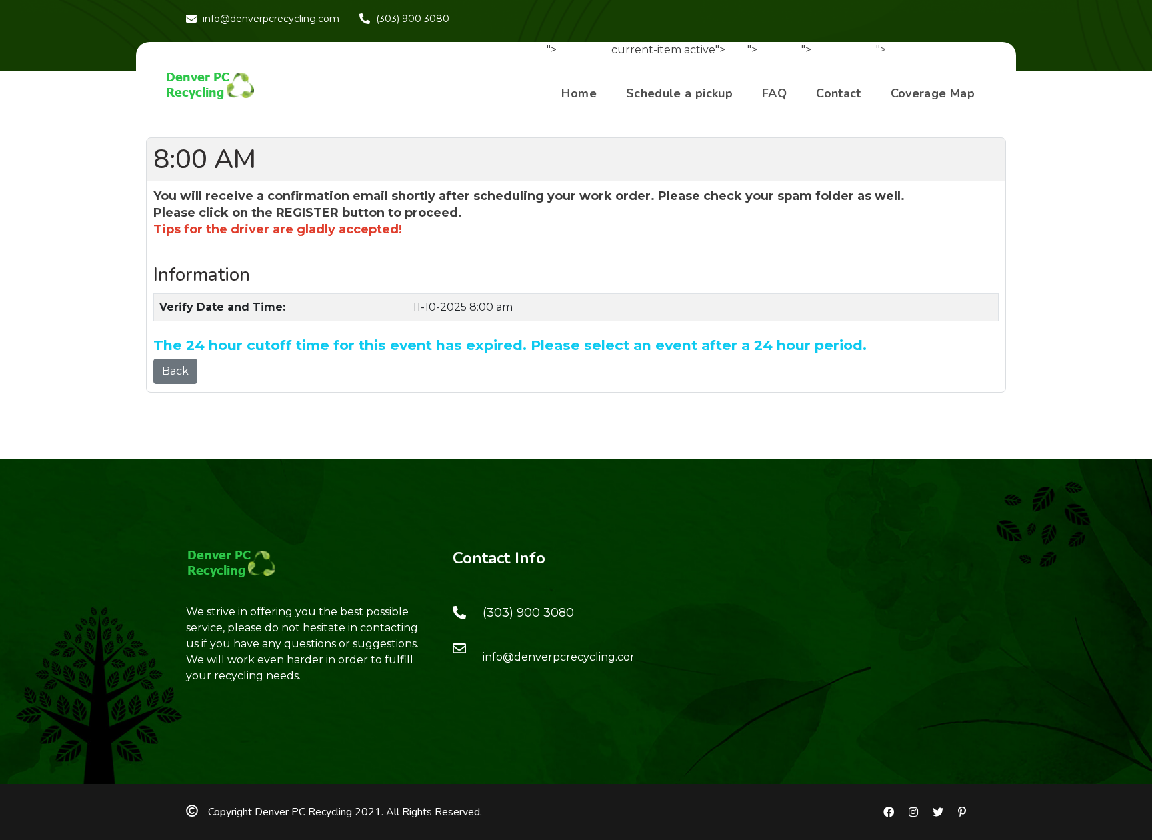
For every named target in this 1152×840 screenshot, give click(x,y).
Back (175, 371)
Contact (838, 93)
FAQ (774, 93)
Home (578, 93)
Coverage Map (933, 93)
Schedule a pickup (679, 93)
